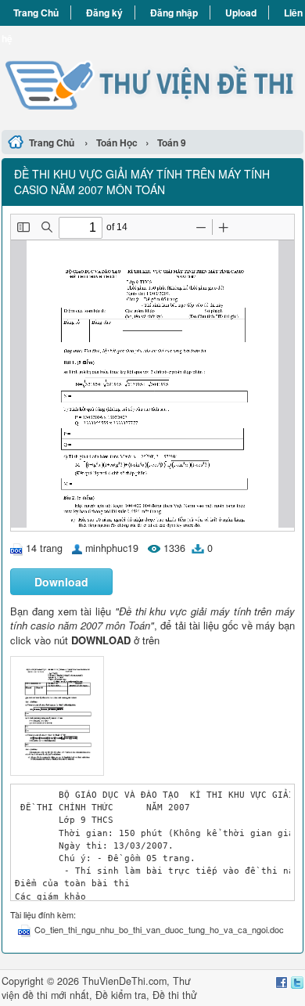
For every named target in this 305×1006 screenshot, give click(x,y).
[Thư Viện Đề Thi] (152, 75)
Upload (241, 12)
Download (61, 582)
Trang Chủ (36, 12)
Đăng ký (104, 12)
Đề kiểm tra (120, 995)
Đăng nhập (174, 12)
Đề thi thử (174, 995)
